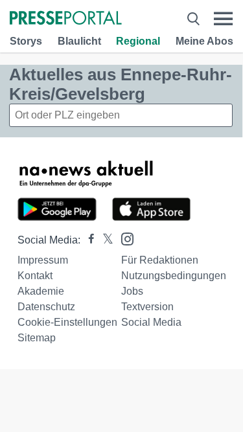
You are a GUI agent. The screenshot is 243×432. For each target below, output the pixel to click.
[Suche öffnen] (193, 18)
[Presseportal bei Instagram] (123, 238)
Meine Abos (204, 41)
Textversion (147, 306)
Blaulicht (79, 41)
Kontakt (34, 275)
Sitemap (36, 337)
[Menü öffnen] (223, 18)
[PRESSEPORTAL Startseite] (66, 19)
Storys (26, 41)
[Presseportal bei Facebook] (87, 239)
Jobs (132, 291)
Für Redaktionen (159, 260)
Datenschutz (46, 306)
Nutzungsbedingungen (173, 275)
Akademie (40, 291)
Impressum (42, 260)
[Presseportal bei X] (104, 239)
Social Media (151, 322)
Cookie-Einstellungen (67, 322)
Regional (138, 41)
